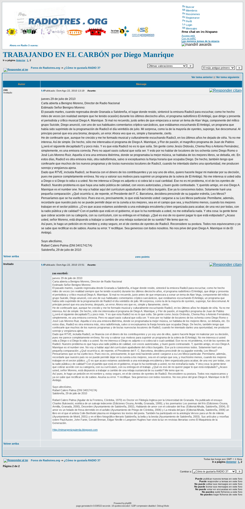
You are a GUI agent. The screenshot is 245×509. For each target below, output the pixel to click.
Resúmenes (193, 14)
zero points (142, 256)
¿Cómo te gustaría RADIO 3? (82, 67)
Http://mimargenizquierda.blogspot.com (75, 429)
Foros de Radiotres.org (45, 67)
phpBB (128, 503)
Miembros (191, 10)
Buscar (190, 7)
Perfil (189, 21)
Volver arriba (11, 256)
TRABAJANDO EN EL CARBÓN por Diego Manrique (88, 54)
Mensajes (191, 28)
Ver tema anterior (202, 77)
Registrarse (193, 17)
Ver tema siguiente (227, 77)
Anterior (20, 60)
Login (189, 24)
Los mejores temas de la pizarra (200, 41)
